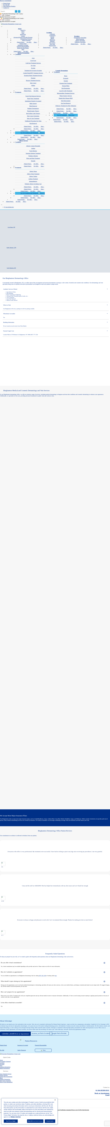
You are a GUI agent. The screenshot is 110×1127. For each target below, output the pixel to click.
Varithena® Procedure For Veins (33, 121)
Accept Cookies (50, 1121)
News (22, 31)
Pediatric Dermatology (33, 108)
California (52, 34)
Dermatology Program (26, 39)
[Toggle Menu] (1, 26)
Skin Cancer (33, 83)
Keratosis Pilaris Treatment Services (33, 75)
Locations (49, 32)
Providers (77, 36)
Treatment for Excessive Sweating (33, 70)
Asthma (33, 148)
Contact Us (6, 7)
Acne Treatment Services (5, 1073)
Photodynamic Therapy (33, 111)
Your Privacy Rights (10, 1121)
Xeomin (66, 81)
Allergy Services (23, 140)
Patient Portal (6, 3)
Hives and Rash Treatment (33, 158)
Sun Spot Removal (66, 103)
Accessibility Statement (5, 1061)
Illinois (52, 38)
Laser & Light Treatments (65, 91)
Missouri (52, 41)
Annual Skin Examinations (6, 1076)
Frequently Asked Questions (55, 954)
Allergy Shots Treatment (33, 174)
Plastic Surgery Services (66, 96)
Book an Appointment (5, 0)
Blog (23, 49)
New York (52, 44)
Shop (44, 1050)
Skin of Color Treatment (33, 118)
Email (107, 1095)
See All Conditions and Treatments (29, 132)
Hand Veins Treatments (33, 98)
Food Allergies (33, 151)
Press (23, 33)
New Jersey (52, 42)
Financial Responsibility (23, 46)
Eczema (33, 68)
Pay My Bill (6, 5)
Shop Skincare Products (9, 6)
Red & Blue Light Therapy (33, 113)
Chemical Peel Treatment (65, 83)
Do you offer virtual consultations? (11, 962)
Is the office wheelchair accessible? (11, 1002)
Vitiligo (33, 85)
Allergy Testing (33, 176)
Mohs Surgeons (80, 39)
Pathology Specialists (80, 42)
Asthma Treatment (33, 179)
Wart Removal (33, 123)
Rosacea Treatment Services (33, 80)
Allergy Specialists (80, 40)
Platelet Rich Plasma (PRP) (66, 98)
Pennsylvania (52, 45)
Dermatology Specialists (80, 37)
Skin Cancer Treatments (5, 1080)
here (56, 975)
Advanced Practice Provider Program (22, 37)
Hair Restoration (66, 88)
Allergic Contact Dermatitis (33, 146)
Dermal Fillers (65, 86)
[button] (55, 401)
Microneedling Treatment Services (65, 93)
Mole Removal (33, 106)
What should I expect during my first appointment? (16, 981)
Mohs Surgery (33, 103)
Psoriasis (33, 78)
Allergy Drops (33, 171)
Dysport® (65, 78)
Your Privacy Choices (53, 1110)
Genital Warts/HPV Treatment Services (33, 73)
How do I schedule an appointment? (11, 972)
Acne (33, 58)
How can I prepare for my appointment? (13, 992)
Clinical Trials (22, 43)
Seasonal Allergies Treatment (33, 153)
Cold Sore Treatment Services (33, 63)
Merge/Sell (23, 34)
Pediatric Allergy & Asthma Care (33, 184)
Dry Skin (33, 65)
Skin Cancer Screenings (33, 116)
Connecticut (52, 35)
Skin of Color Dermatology (6, 1082)
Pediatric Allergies (33, 156)
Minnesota (52, 40)
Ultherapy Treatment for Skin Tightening (65, 105)
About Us (22, 30)
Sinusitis (33, 161)
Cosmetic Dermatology (61, 70)
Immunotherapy (33, 181)
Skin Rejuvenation (65, 100)
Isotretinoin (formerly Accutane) (33, 101)
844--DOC (9, 207)
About (19, 28)
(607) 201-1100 (42, 975)
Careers (23, 36)
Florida (52, 37)
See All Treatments (62, 115)
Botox (65, 76)
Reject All (35, 1121)
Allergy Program (26, 40)
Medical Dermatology (23, 53)
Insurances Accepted (23, 45)
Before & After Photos (23, 48)
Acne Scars (33, 60)
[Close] (55, 1100)
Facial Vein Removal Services (33, 96)
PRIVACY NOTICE (16, 1117)
